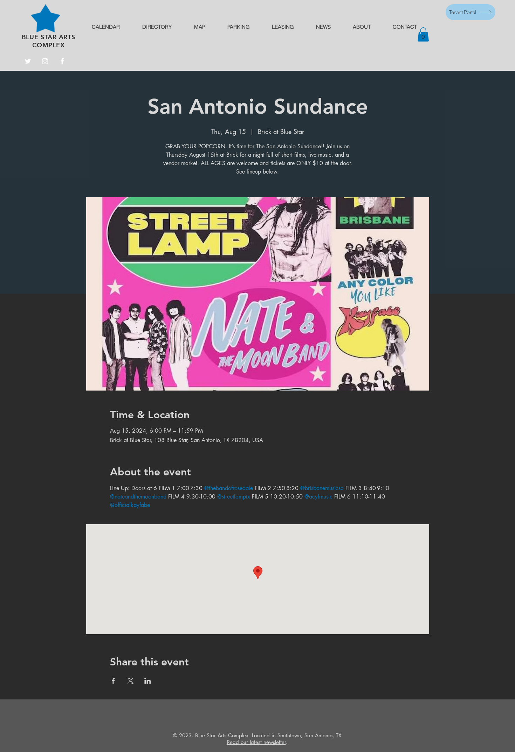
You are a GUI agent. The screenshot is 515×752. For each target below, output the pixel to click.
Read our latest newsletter (256, 742)
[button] (423, 34)
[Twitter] (28, 61)
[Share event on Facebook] (113, 681)
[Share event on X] (130, 681)
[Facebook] (62, 61)
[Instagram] (45, 61)
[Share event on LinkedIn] (147, 681)
